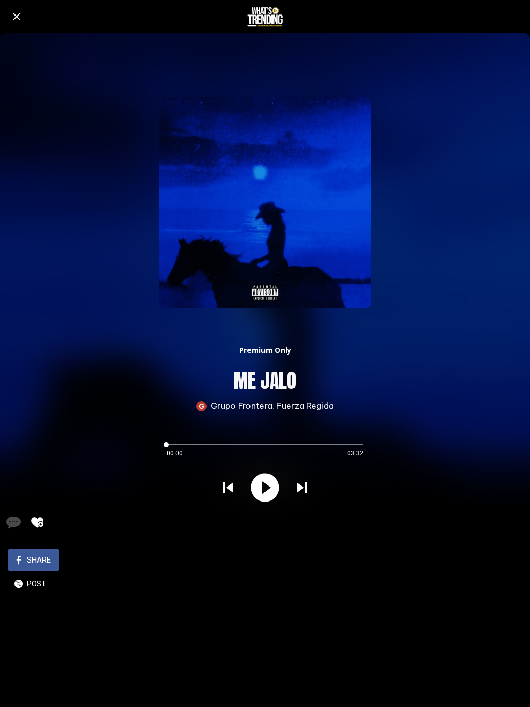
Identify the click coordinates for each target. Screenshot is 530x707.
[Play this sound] (265, 487)
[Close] (16, 16)
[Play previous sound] (228, 487)
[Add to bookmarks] (37, 522)
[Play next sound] (301, 487)
